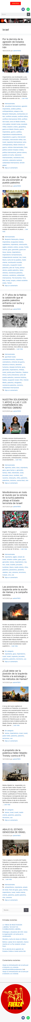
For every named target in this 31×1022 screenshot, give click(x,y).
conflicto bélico (23, 116)
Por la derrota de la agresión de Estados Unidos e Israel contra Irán (14, 43)
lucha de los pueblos (14, 260)
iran (24, 139)
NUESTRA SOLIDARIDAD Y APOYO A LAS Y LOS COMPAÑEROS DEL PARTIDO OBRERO (15, 403)
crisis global (6, 124)
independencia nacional (10, 257)
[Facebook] (23, 9)
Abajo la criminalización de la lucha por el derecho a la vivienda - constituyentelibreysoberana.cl (15, 967)
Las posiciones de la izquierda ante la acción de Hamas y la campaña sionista (15, 590)
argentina (8, 467)
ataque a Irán (18, 111)
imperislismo (6, 892)
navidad (16, 475)
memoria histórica (20, 377)
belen (14, 467)
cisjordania (14, 244)
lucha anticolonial (13, 375)
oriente (4, 895)
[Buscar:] (13, 910)
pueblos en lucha (8, 155)
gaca (19, 559)
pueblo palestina (20, 895)
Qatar (21, 270)
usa (13, 575)
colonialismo (6, 362)
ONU (21, 380)
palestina (5, 267)
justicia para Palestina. (14, 372)
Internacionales (10, 103)
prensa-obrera (22, 152)
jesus (11, 475)
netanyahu (6, 265)
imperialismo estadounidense (12, 134)
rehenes (5, 273)
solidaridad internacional (10, 163)
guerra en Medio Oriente (10, 129)
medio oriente (19, 567)
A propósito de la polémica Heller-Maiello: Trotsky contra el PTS (14, 753)
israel (4, 142)
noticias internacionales (15, 147)
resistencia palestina (15, 273)
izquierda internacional (14, 142)
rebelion (5, 572)
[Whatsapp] (28, 9)
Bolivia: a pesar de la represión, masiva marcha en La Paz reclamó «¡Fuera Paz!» (15, 944)
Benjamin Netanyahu (9, 114)
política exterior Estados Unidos (13, 150)
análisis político (16, 109)
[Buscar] (26, 910)
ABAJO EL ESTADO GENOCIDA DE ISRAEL (14, 830)
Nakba (4, 380)
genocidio (15, 249)
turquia (13, 280)
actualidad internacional (13, 106)
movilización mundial (15, 262)
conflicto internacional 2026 (11, 119)
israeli (9, 656)
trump (8, 280)
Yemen (9, 283)
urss (9, 575)
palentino (11, 815)
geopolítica (22, 127)
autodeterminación (8, 359)
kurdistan (5, 567)
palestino (12, 659)
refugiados (17, 382)
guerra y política (16, 132)
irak (25, 562)
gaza (9, 249)
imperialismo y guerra (9, 137)
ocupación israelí (15, 265)
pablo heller (6, 736)
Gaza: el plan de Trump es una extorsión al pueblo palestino (14, 180)
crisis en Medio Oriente (17, 121)
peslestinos (13, 570)
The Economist (17, 278)
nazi (21, 475)
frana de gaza (13, 890)
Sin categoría (9, 651)
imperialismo (16, 252)
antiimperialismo (7, 111)
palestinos (5, 480)
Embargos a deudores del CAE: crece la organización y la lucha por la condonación (14, 934)
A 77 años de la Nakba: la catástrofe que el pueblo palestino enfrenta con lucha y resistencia (14, 300)
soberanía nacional (15, 160)
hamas (9, 252)
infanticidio (15, 473)
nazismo (5, 478)
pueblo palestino (13, 270)
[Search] (28, 14)
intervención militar (16, 139)
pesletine (21, 570)
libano (4, 260)
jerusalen (5, 475)
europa (21, 247)
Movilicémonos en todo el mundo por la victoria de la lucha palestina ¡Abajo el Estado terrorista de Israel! (14, 498)
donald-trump (15, 124)
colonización (23, 244)
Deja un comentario (11, 168)
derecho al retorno (8, 364)
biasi (18, 467)
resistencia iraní (18, 157)
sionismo (5, 160)
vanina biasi (21, 480)
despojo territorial (15, 367)
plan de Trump (14, 267)
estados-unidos (12, 127)
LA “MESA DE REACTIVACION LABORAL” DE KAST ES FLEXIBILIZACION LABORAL (12, 927)
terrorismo (22, 572)
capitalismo (6, 244)
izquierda (15, 656)
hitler (9, 473)
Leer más (25, 98)
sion (10, 572)
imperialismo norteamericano (12, 255)
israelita (12, 564)
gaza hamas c (11, 470)
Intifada (21, 370)
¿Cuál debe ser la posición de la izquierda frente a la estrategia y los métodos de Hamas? (15, 674)
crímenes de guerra (17, 362)
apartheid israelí (10, 357)
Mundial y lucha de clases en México (14, 939)
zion (27, 480)
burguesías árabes (17, 242)
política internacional (9, 152)
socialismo (12, 275)
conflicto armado (11, 116)
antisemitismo (9, 887)
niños (18, 478)
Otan (25, 147)
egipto (4, 247)
